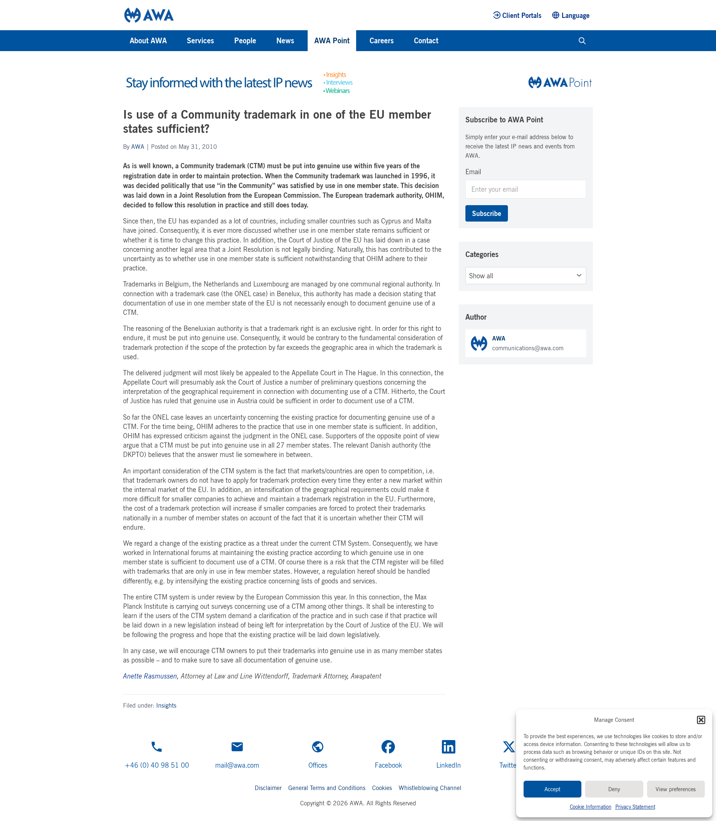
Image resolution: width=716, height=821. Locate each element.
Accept (552, 789)
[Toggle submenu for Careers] (404, 40)
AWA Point (331, 40)
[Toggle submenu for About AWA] (176, 40)
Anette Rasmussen (150, 676)
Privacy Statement (635, 806)
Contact (426, 40)
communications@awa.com (527, 348)
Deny (614, 789)
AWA (137, 146)
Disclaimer (268, 788)
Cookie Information (591, 806)
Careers (382, 40)
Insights (166, 705)
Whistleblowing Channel (430, 788)
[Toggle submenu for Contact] (448, 40)
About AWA (148, 40)
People (245, 40)
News (285, 40)
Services (200, 40)
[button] (701, 720)
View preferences (676, 789)
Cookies (382, 788)
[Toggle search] (582, 40)
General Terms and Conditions (326, 788)
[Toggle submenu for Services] (224, 40)
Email (473, 171)
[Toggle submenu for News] (304, 40)
